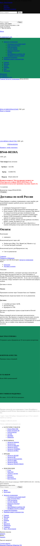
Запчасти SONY (12, 447)
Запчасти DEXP (12, 462)
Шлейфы (10, 435)
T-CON (9, 434)
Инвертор (10, 437)
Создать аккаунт (5, 543)
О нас (9, 470)
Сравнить (7, 527)
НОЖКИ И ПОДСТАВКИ (15, 56)
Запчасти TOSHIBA (13, 449)
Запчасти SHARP (13, 455)
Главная (2, 79)
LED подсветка (12, 47)
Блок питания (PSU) (13, 45)
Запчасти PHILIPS (13, 445)
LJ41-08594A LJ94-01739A (8, 141)
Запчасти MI (11, 457)
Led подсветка (12, 432)
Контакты (10, 477)
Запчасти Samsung (13, 442)
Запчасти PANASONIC (14, 459)
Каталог (10, 475)
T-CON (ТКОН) (12, 49)
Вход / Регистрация (10, 529)
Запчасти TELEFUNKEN (15, 464)
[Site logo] (12, 16)
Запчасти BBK (12, 460)
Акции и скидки (12, 473)
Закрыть (2, 533)
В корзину (3, 192)
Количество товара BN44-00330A (10, 190)
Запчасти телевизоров (12, 79)
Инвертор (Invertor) (13, 51)
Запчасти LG (11, 444)
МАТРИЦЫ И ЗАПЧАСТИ (16, 54)
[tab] (22, 265)
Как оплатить (11, 478)
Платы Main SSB (12, 429)
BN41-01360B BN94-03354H (9, 109)
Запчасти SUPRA (13, 450)
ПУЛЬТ (9, 52)
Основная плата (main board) (16, 44)
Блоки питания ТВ (13, 430)
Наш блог (10, 472)
